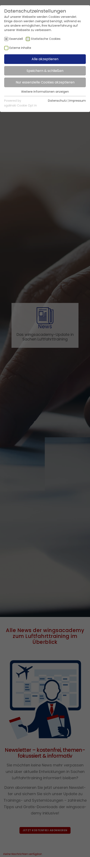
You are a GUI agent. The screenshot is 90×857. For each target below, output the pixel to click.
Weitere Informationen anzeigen (45, 92)
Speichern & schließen (45, 70)
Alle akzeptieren (45, 59)
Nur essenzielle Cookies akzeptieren (45, 82)
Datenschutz (57, 101)
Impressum (77, 101)
